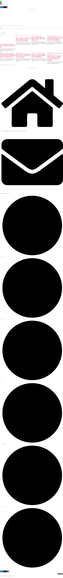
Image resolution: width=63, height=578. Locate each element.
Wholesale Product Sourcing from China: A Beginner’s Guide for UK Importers (55, 39)
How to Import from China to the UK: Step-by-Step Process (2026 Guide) (23, 39)
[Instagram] (6, 7)
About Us (5, 25)
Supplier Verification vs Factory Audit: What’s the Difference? (38, 39)
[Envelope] (1, 4)
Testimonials (13, 25)
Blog (17, 25)
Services (9, 25)
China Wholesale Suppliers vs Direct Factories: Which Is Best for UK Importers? (8, 55)
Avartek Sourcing (3, 32)
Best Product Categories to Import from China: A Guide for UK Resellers (23, 55)
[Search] (0, 29)
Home (1, 25)
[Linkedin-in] (1, 7)
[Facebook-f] (3, 7)
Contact (20, 25)
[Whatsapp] (1, 2)
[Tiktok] (8, 571)
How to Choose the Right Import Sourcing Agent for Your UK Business (39, 55)
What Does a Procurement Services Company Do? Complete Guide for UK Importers (54, 58)
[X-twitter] (4, 7)
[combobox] (31, 28)
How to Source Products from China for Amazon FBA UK (7, 46)
